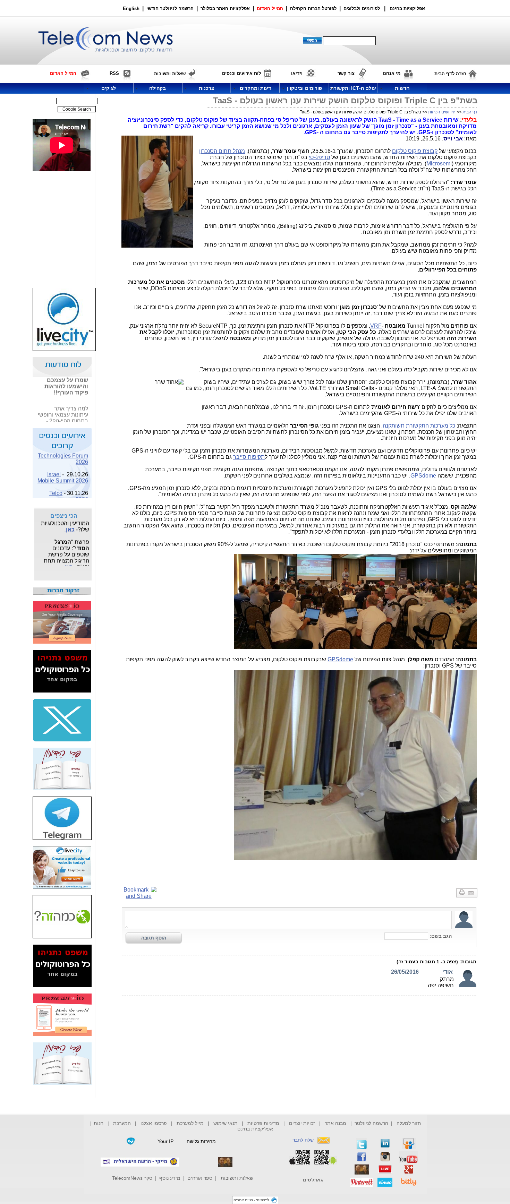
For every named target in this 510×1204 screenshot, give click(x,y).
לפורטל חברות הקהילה (313, 8)
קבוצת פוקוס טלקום (414, 151)
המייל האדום (270, 8)
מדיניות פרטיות (263, 1123)
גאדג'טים (313, 1179)
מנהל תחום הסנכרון (222, 151)
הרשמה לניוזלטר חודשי (170, 8)
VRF (376, 326)
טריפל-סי (319, 157)
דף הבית (469, 112)
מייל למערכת (190, 1123)
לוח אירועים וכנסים (241, 73)
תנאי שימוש (225, 1123)
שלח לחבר (303, 1140)
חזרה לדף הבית (450, 73)
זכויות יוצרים (302, 1123)
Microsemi (439, 163)
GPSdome (423, 476)
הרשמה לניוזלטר (371, 1123)
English (131, 8)
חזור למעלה (409, 1123)
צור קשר (346, 73)
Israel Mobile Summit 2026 (62, 472)
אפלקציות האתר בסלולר (225, 8)
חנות (98, 1123)
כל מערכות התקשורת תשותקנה (419, 426)
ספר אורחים (199, 1178)
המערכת (122, 1123)
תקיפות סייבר (249, 457)
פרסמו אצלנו (154, 1123)
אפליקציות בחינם (255, 1129)
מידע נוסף (169, 1178)
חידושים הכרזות (442, 112)
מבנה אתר (335, 1123)
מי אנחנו (391, 73)
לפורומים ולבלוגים (361, 8)
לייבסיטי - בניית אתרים (251, 1200)
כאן (83, 421)
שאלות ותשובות (237, 1178)
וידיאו (297, 73)
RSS (114, 73)
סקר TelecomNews (132, 1178)
